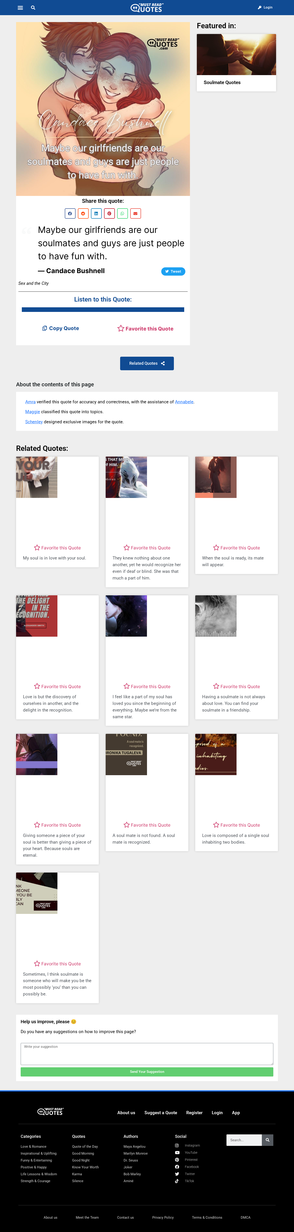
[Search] (267, 1140)
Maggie (32, 411)
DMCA (246, 1217)
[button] (20, 7)
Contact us (125, 1217)
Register (194, 1112)
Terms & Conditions (207, 1217)
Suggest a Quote (160, 1112)
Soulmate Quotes (222, 82)
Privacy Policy (163, 1217)
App (236, 1112)
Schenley (34, 421)
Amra (30, 401)
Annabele (184, 401)
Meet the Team (87, 1217)
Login (217, 1112)
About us (126, 1112)
